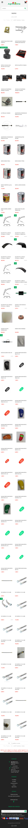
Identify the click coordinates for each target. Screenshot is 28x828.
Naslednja (19, 20)
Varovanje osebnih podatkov (14, 796)
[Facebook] (14, 802)
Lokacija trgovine (14, 783)
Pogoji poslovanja (14, 794)
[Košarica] (25, 2)
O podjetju (14, 779)
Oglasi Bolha (14, 786)
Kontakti (14, 781)
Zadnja (22, 20)
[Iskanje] (25, 8)
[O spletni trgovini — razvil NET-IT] (14, 826)
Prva (5, 20)
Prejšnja (8, 20)
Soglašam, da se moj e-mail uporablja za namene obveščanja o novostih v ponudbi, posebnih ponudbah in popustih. (12, 816)
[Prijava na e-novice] (25, 811)
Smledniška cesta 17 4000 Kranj (15, 763)
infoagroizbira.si (15, 767)
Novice (14, 785)
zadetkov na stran (16, 743)
